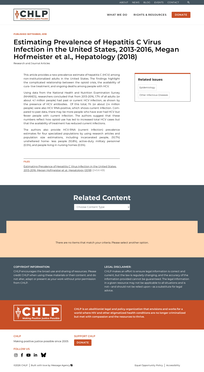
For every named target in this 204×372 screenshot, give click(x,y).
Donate (83, 342)
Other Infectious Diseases (153, 95)
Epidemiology (147, 87)
